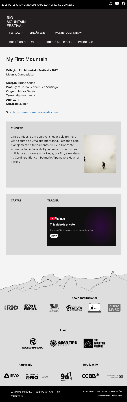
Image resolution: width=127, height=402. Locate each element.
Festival (14, 32)
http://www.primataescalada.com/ (35, 112)
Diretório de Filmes (22, 42)
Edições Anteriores (59, 42)
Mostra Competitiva (68, 32)
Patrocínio (85, 42)
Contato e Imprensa (21, 391)
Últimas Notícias (44, 391)
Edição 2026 (37, 32)
